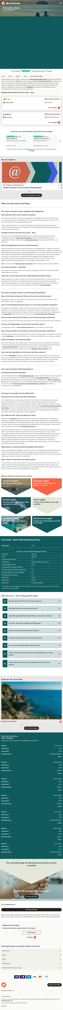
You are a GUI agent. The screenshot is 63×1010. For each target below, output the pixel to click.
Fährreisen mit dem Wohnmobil (45, 314)
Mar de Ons (43, 79)
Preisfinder (30, 87)
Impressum (3, 1005)
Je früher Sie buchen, (31, 240)
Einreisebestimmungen (27, 376)
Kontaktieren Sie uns (6, 1000)
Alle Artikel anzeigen (31, 728)
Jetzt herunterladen (31, 896)
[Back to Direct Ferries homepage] (10, 3)
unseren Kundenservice (10, 347)
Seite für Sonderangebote (23, 238)
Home (3, 76)
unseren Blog (7, 314)
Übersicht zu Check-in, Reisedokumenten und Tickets (29, 383)
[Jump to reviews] (31, 71)
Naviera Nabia (34, 79)
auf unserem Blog (45, 285)
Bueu (25, 76)
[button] (32, 601)
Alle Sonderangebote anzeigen (31, 195)
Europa (10, 76)
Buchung (13, 418)
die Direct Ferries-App (28, 426)
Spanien (18, 76)
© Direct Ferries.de (5, 996)
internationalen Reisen (42, 378)
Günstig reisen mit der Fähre (24, 263)
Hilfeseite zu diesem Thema (39, 349)
